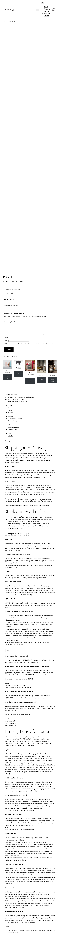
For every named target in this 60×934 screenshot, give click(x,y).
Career (10, 405)
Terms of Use (12, 429)
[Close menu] (42, 3)
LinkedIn (10, 435)
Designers (11, 412)
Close (10, 442)
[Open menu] (37, 10)
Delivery (10, 416)
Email (6, 340)
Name (6, 337)
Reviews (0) (9, 293)
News (9, 408)
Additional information (12, 289)
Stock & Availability (14, 427)
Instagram (11, 433)
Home (4, 21)
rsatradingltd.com (40, 455)
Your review (8, 326)
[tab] (30, 289)
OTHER (10, 21)
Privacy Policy (12, 421)
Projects (10, 410)
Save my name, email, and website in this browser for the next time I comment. (29, 344)
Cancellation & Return (15, 418)
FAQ (9, 425)
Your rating (8, 322)
